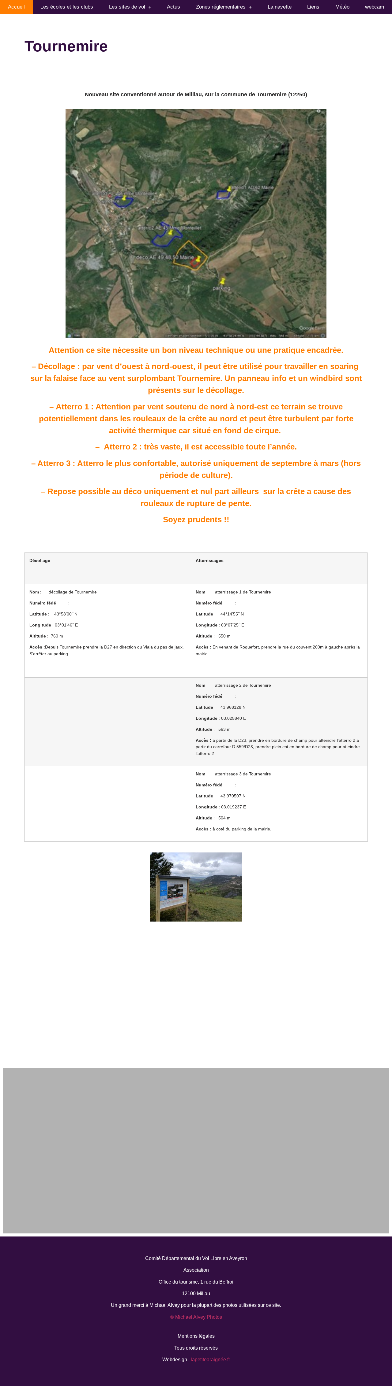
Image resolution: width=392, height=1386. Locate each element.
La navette (280, 7)
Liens (313, 7)
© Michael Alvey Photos (196, 1317)
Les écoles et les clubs (66, 7)
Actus (173, 7)
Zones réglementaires (221, 7)
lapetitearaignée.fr (210, 1359)
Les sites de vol (127, 7)
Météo (342, 7)
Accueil (16, 7)
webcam (374, 7)
